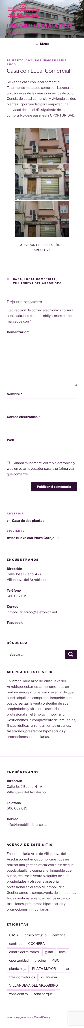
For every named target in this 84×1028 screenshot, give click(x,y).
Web (10, 440)
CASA (14, 935)
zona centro (18, 994)
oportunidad (19, 960)
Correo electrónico (23, 417)
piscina (40, 960)
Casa (17, 279)
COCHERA (36, 944)
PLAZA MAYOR (44, 969)
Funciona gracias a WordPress (28, 1017)
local (63, 952)
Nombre (14, 394)
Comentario (18, 332)
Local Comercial (40, 279)
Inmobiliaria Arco (39, 26)
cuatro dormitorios (24, 952)
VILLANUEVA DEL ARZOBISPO (33, 985)
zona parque (43, 994)
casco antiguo (36, 935)
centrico (15, 944)
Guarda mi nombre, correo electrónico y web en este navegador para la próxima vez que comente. (41, 468)
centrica (58, 935)
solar (65, 969)
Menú (44, 44)
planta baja (17, 969)
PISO (55, 960)
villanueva (49, 977)
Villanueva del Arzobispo (37, 283)
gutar (49, 952)
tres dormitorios (22, 977)
